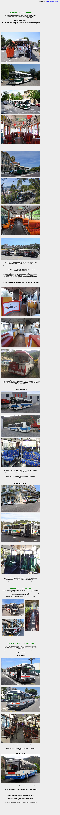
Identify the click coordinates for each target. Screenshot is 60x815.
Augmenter (47, 1)
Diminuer (56, 1)
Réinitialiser (52, 1)
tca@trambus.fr (33, 802)
